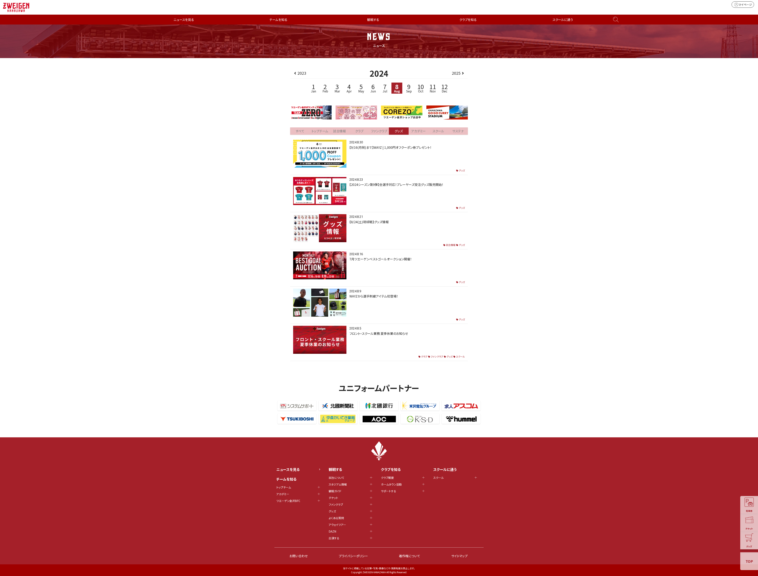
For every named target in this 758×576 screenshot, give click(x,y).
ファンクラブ (437, 356)
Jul (385, 88)
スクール (460, 356)
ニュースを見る (184, 19)
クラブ (424, 356)
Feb (325, 88)
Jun (373, 88)
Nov (432, 88)
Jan (313, 88)
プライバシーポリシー (353, 555)
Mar (337, 88)
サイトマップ (459, 555)
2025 (456, 73)
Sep (409, 88)
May (361, 88)
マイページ (745, 5)
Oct (420, 88)
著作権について (409, 555)
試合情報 (450, 245)
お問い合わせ (298, 555)
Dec (444, 88)
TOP (749, 561)
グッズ (462, 170)
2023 (301, 73)
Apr (349, 88)
